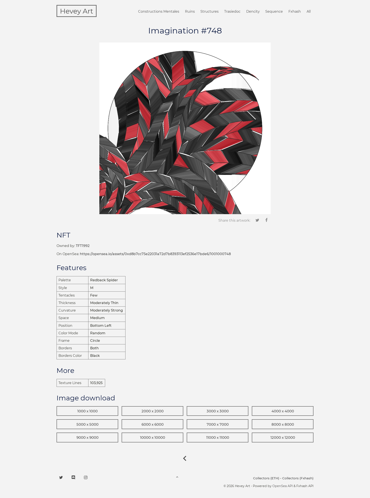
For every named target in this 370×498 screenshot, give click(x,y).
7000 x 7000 (218, 424)
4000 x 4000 (283, 411)
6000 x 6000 (153, 424)
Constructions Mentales (158, 11)
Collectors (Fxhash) (297, 478)
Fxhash (294, 11)
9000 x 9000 (87, 437)
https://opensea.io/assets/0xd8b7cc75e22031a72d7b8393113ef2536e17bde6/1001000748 (155, 254)
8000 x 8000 (283, 424)
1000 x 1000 (87, 411)
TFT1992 (83, 246)
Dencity (253, 11)
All (309, 11)
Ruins (190, 11)
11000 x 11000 (217, 437)
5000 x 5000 (87, 424)
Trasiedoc (232, 11)
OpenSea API (282, 486)
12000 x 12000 (282, 437)
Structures (209, 11)
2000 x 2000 (153, 411)
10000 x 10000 (152, 437)
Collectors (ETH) (266, 478)
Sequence (274, 11)
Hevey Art (76, 11)
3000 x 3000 (218, 411)
